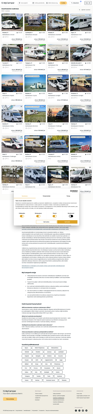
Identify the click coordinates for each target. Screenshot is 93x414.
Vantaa (37, 380)
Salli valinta (46, 222)
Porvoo (36, 368)
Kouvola (60, 356)
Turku (48, 376)
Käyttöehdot (19, 410)
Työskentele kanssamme (41, 395)
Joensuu (49, 352)
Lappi (61, 360)
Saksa (26, 372)
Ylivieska (64, 380)
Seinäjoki (46, 372)
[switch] (38, 216)
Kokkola (49, 356)
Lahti (36, 360)
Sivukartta (41, 410)
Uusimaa (59, 376)
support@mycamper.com (83, 395)
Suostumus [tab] (25, 196)
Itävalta (38, 352)
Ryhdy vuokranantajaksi (59, 395)
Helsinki (27, 352)
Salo (36, 372)
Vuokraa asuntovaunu (58, 400)
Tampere (27, 376)
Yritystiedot (35, 410)
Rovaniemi (47, 368)
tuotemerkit (56, 404)
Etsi (64, 3)
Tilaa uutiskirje (10, 399)
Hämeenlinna (54, 348)
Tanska (38, 376)
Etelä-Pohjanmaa (39, 348)
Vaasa (26, 380)
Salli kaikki (67, 222)
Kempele (38, 356)
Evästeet (37, 400)
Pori (26, 368)
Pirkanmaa (57, 364)
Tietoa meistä (38, 393)
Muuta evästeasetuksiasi (52, 410)
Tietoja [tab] (68, 196)
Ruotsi (58, 368)
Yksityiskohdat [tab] (46, 196)
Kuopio (27, 360)
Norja (36, 364)
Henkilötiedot (27, 410)
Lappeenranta (49, 360)
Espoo (26, 348)
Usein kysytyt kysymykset (83, 398)
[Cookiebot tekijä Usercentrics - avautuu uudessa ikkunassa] (71, 191)
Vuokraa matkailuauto (58, 398)
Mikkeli (26, 364)
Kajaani (27, 356)
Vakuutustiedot (57, 393)
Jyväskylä (61, 352)
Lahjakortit (37, 398)
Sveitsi (57, 372)
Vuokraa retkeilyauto (58, 402)
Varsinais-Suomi (50, 380)
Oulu (46, 364)
